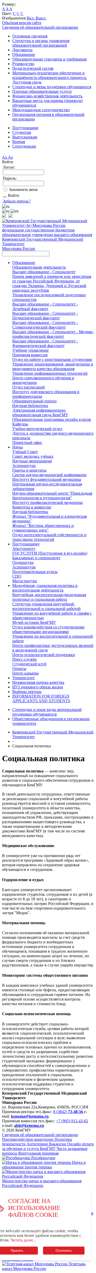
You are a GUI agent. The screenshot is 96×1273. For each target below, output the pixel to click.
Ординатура (23, 562)
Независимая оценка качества (38, 682)
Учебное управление (30, 350)
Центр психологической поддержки (43, 655)
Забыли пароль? (16, 201)
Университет (23, 678)
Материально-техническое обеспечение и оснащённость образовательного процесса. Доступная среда (49, 77)
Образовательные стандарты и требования (49, 59)
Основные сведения (29, 36)
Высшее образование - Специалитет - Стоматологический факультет (45, 324)
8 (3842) (68, 1111)
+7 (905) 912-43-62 (72, 1121)
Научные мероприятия (32, 461)
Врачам (18, 141)
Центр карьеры (25, 673)
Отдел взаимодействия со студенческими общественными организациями (48, 629)
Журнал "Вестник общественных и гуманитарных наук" (43, 527)
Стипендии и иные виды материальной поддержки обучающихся (47, 711)
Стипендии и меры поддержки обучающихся (51, 87)
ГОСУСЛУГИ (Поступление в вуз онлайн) (49, 553)
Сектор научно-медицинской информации (49, 475)
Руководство (23, 64)
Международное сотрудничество (41, 110)
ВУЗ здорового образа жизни (37, 687)
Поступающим (25, 128)
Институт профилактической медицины (47, 502)
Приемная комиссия (29, 355)
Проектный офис (27, 442)
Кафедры (20, 424)
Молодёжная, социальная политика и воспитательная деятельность (45, 587)
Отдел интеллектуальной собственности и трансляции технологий (49, 537)
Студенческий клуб (29, 664)
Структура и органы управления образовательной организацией (40, 42)
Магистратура (24, 581)
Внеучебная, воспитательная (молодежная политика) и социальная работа (49, 597)
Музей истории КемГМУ (34, 622)
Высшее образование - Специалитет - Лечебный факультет (45, 306)
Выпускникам (24, 137)
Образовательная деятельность (39, 267)
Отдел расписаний (28, 387)
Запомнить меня (23, 189)
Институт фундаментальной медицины (46, 479)
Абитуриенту (24, 548)
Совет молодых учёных (33, 456)
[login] (5, 197)
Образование (23, 54)
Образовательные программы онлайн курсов (51, 419)
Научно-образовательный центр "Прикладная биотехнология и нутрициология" (52, 495)
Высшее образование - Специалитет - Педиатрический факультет (45, 315)
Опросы (19, 668)
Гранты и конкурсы (29, 470)
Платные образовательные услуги (42, 91)
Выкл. (41, 18)
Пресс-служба (24, 659)
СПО (16, 576)
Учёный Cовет (25, 452)
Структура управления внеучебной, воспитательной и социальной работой (46, 606)
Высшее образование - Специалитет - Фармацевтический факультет (45, 343)
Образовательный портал (34, 401)
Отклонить (64, 1250)
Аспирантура (24, 465)
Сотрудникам (24, 146)
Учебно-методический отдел (37, 428)
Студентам (21, 132)
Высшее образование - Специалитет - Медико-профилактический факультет (53, 334)
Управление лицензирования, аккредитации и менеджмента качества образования (52, 366)
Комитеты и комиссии (31, 507)
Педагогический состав (33, 68)
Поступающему (26, 544)
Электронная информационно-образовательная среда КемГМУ (40, 412)
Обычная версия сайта (21, 23)
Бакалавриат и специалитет (36, 558)
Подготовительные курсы (35, 571)
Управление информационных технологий (50, 373)
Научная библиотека (30, 405)
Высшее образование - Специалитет (44, 272)
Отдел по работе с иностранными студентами (52, 359)
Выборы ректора (26, 691)
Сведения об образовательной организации (40, 27)
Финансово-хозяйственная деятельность (47, 96)
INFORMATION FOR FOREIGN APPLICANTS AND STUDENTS (41, 698)
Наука (17, 447)
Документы (22, 50)
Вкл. (31, 18)
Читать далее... (23, 1240)
